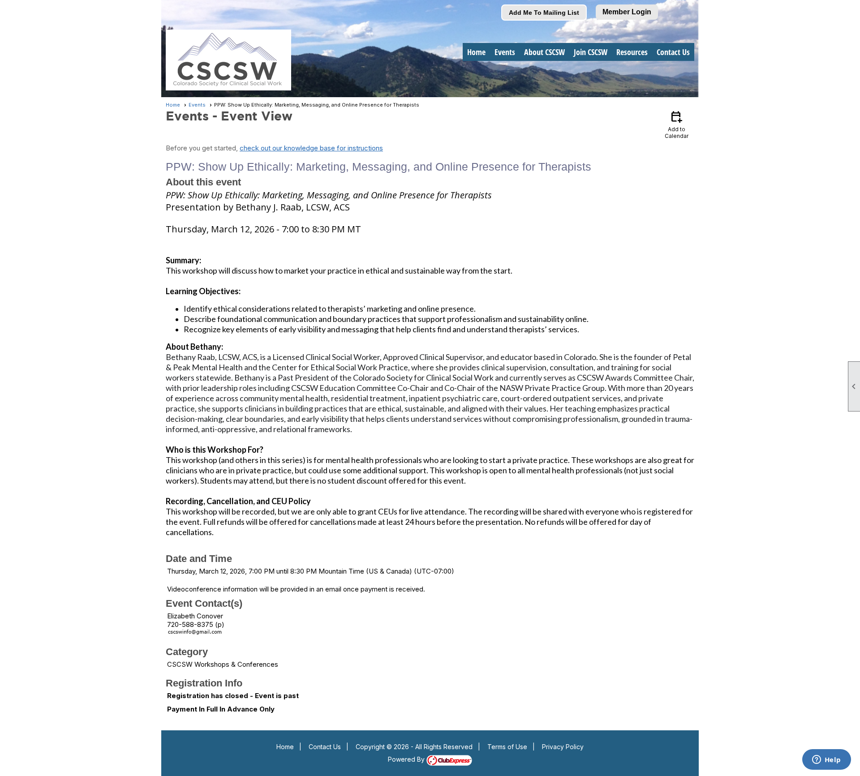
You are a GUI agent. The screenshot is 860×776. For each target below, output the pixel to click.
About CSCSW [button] (544, 52)
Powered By (407, 759)
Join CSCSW (590, 52)
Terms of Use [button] (507, 746)
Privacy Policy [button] (563, 746)
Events (197, 105)
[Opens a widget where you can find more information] (826, 760)
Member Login (626, 12)
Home (476, 52)
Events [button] (504, 52)
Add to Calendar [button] (676, 124)
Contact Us (673, 52)
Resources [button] (632, 52)
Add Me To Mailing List (544, 12)
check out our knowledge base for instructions (311, 148)
